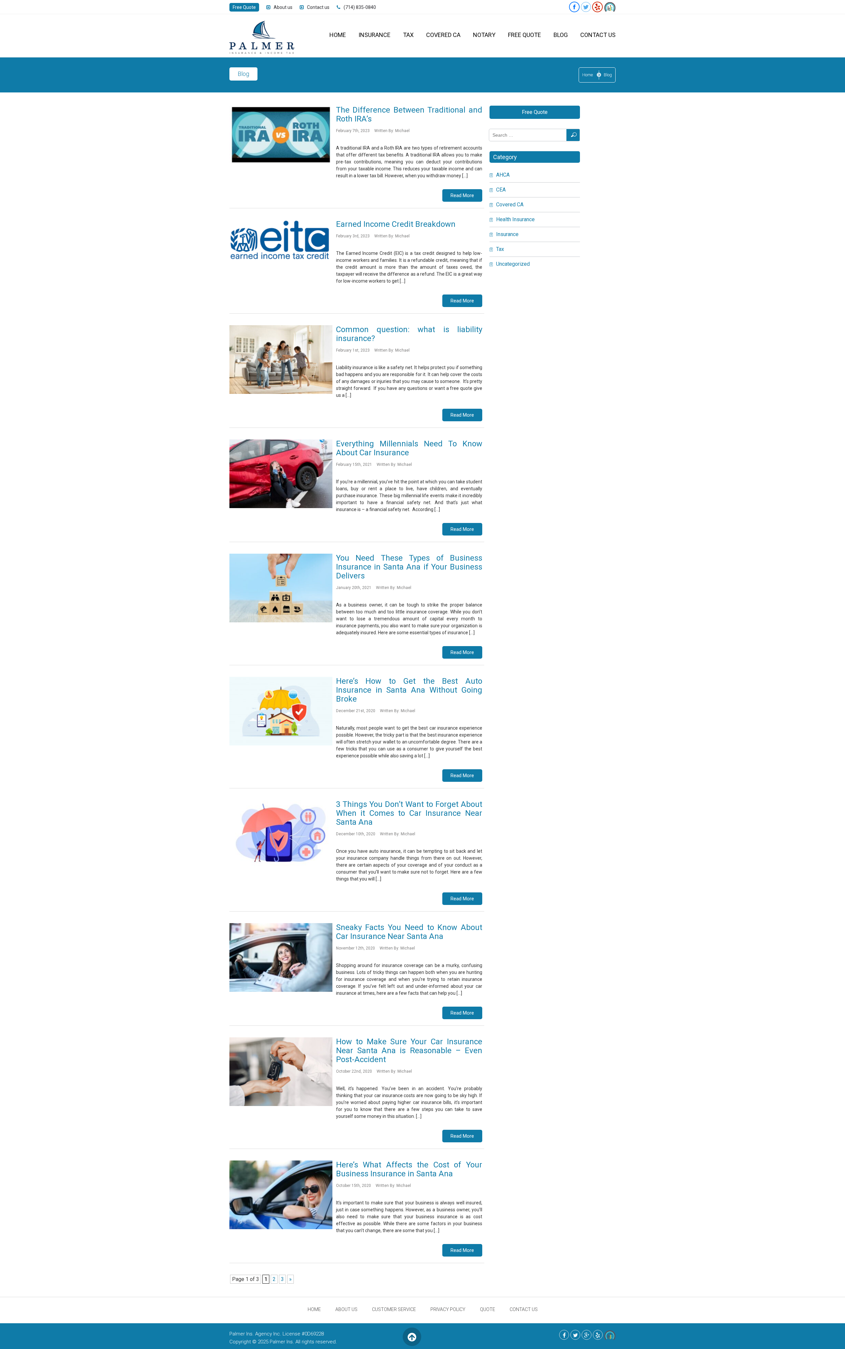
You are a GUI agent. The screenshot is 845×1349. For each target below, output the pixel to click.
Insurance (374, 34)
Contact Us (598, 34)
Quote (487, 1309)
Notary (484, 34)
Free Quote (244, 7)
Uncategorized (513, 264)
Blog (561, 34)
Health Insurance (515, 219)
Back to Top (411, 1336)
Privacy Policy (447, 1309)
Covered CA (443, 34)
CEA (501, 190)
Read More (462, 195)
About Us (346, 1309)
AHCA (503, 175)
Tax (408, 34)
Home (337, 34)
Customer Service (394, 1309)
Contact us (318, 7)
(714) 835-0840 (360, 7)
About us (283, 7)
